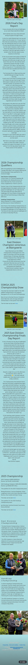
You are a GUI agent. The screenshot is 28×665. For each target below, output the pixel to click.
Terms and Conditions (13, 645)
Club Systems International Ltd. (16, 647)
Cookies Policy (22, 645)
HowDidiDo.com (16, 648)
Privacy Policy (5, 645)
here (16, 303)
